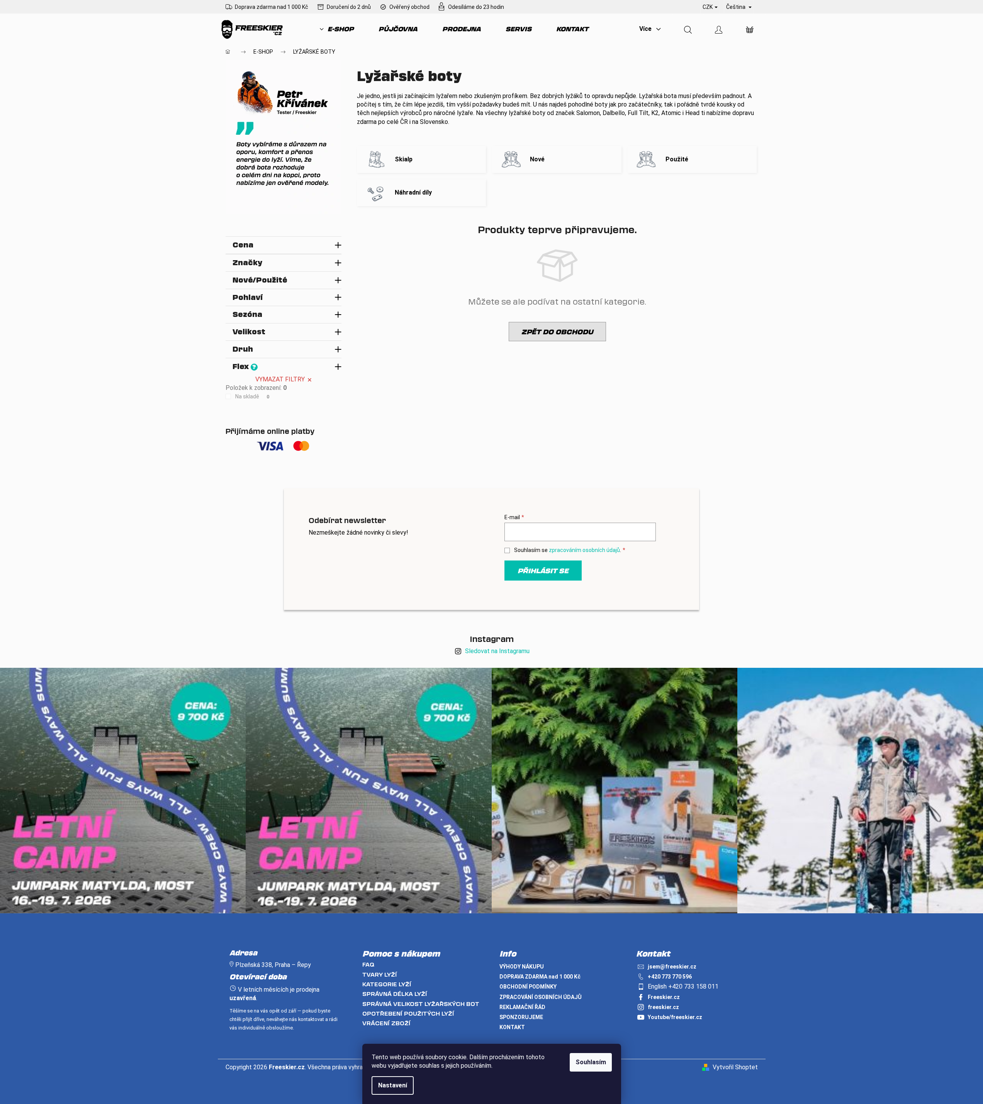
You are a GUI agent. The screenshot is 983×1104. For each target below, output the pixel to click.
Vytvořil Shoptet (735, 1067)
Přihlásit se (543, 570)
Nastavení (392, 1085)
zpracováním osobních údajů (584, 550)
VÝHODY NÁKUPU (521, 966)
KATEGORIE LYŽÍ (386, 984)
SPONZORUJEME (521, 1017)
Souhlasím (591, 1062)
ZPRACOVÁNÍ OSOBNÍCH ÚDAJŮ (540, 997)
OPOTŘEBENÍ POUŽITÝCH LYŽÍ (408, 1013)
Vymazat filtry (280, 379)
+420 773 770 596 (670, 977)
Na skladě (252, 396)
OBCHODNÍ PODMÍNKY (528, 987)
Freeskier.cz (664, 997)
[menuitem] (336, 29)
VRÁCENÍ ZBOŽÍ (386, 1023)
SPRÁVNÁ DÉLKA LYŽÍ (394, 994)
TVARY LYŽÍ (379, 974)
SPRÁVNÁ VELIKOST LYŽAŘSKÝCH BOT (420, 1004)
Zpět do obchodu (557, 331)
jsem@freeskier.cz (672, 966)
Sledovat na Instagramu (497, 651)
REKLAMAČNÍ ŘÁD (522, 1007)
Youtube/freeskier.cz (675, 1017)
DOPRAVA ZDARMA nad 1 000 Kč (540, 977)
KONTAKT (512, 1027)
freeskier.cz (663, 1007)
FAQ (368, 964)
